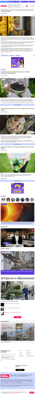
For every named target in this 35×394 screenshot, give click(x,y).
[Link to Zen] (7, 359)
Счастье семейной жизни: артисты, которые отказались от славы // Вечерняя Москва (18, 200)
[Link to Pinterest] (1, 361)
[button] (32, 199)
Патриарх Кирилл (4, 55)
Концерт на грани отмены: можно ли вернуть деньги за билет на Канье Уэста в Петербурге (16, 223)
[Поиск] (30, 6)
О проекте (17, 317)
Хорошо (31, 392)
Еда (9, 113)
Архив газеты (28, 352)
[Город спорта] (26, 6)
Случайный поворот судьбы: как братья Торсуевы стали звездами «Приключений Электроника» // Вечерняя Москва (3, 200)
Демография (11, 55)
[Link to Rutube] (14, 359)
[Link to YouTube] (9, 359)
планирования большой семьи (6, 51)
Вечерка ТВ (4, 226)
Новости (9, 4)
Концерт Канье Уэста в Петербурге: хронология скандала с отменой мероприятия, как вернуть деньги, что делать (17, 212)
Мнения (20, 354)
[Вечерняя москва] (5, 376)
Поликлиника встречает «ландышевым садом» (9, 301)
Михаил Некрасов (4, 13)
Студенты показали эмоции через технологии (12, 303)
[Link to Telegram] (10, 359)
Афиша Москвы (16, 5)
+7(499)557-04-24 (30, 381)
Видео (15, 4)
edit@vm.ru (6, 382)
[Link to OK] (5, 359)
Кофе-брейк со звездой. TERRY (17, 237)
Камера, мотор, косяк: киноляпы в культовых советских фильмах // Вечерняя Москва (22, 200)
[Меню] (33, 6)
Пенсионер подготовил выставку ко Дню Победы (12, 312)
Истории (3, 196)
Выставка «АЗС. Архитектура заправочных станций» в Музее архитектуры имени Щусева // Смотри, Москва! (8, 200)
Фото (12, 4)
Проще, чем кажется (6, 252)
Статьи (20, 352)
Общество (7, 15)
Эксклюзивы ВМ (10, 5)
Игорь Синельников (4, 75)
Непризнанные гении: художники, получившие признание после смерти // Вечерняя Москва (27, 200)
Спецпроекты (19, 4)
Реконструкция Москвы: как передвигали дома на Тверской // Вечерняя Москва (32, 200)
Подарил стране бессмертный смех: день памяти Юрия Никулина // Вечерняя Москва (13, 200)
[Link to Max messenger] (1, 359)
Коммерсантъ (10, 46)
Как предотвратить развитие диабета (17, 260)
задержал (8, 136)
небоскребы (18, 55)
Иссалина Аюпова (4, 150)
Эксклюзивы (4, 204)
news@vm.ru (20, 382)
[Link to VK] (3, 359)
